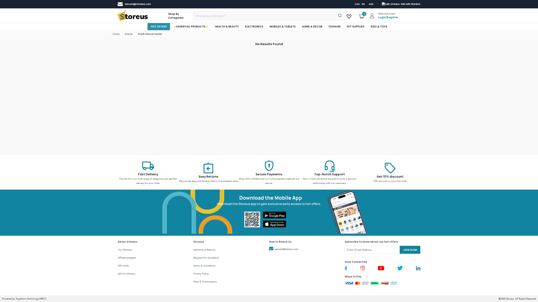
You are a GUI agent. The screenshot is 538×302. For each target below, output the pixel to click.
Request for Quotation (206, 257)
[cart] (349, 16)
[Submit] (339, 16)
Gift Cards (123, 265)
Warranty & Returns (204, 249)
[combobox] (269, 16)
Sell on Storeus (126, 273)
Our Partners (125, 249)
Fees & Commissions (205, 281)
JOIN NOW (410, 250)
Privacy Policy (201, 273)
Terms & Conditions (204, 265)
